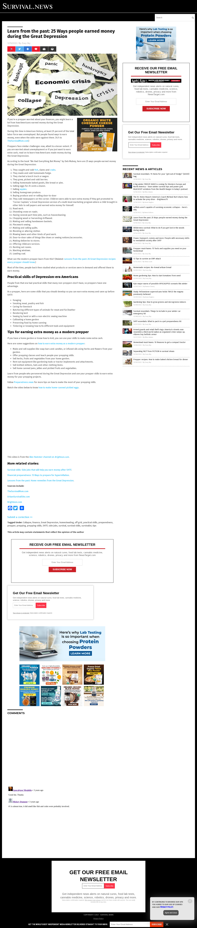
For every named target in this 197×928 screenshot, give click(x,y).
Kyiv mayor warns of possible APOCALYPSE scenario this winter (160, 284)
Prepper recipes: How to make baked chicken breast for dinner (160, 359)
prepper (11, 525)
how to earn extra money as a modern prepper (61, 343)
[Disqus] (62, 750)
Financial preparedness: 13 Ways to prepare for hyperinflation (38, 475)
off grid (78, 522)
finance (36, 522)
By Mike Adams (148, 192)
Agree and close (171, 913)
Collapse (27, 522)
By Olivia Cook (147, 262)
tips (94, 525)
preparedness (105, 522)
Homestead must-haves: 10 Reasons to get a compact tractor (159, 342)
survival (62, 525)
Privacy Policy (98, 919)
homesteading (66, 522)
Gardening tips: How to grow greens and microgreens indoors (159, 302)
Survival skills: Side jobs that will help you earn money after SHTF (39, 470)
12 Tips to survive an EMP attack (147, 259)
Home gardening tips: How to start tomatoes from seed (157, 275)
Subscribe (157, 924)
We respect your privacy (93, 900)
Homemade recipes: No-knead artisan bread (152, 267)
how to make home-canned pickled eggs (58, 387)
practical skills (90, 522)
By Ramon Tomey (149, 286)
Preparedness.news (24, 382)
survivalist (86, 525)
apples (23, 189)
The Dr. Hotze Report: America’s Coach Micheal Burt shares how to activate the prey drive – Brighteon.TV (160, 198)
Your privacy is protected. (21, 613)
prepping (21, 525)
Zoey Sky (26, 43)
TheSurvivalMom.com (17, 141)
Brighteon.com (14, 502)
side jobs (53, 525)
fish (36, 170)
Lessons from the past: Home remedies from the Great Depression (40, 480)
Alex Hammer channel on (49, 457)
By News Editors (148, 212)
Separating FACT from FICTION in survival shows (153, 351)
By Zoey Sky (147, 179)
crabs (52, 170)
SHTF (45, 525)
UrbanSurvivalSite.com (18, 496)
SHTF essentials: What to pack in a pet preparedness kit (157, 321)
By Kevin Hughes (148, 202)
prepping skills (34, 525)
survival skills (73, 525)
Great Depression (49, 522)
